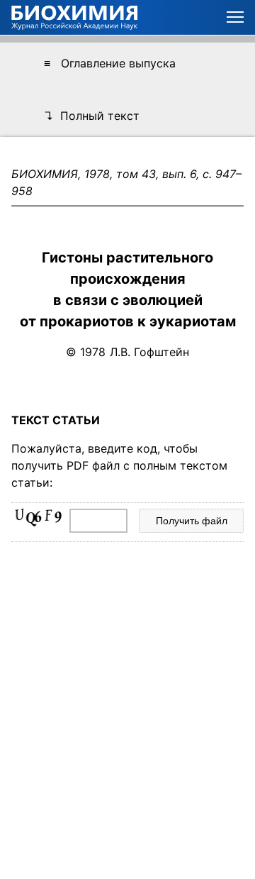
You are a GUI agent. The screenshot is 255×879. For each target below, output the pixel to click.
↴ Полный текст (92, 116)
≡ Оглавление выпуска (110, 63)
